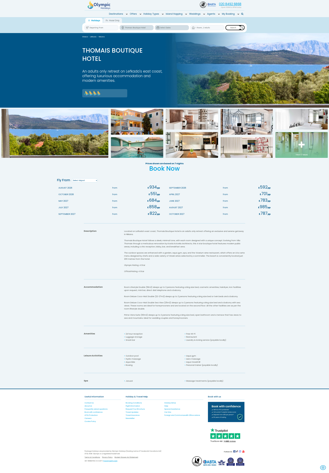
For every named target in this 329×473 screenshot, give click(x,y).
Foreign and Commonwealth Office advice (182, 415)
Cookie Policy (90, 421)
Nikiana (102, 37)
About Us (88, 406)
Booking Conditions (134, 403)
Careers (88, 418)
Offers (133, 13)
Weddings (195, 13)
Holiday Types (151, 13)
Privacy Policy (107, 457)
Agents (211, 13)
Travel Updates (132, 412)
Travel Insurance (133, 415)
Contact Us (89, 403)
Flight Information (133, 406)
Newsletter (130, 418)
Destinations (116, 13)
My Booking (228, 13)
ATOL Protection (91, 415)
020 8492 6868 (230, 4)
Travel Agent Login (110, 461)
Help (166, 406)
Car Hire (167, 412)
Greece (85, 37)
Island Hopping (174, 13)
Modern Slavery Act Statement (126, 457)
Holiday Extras (170, 403)
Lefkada (93, 37)
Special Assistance (172, 409)
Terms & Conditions (92, 457)
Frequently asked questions (96, 409)
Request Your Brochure (135, 409)
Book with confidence (94, 412)
